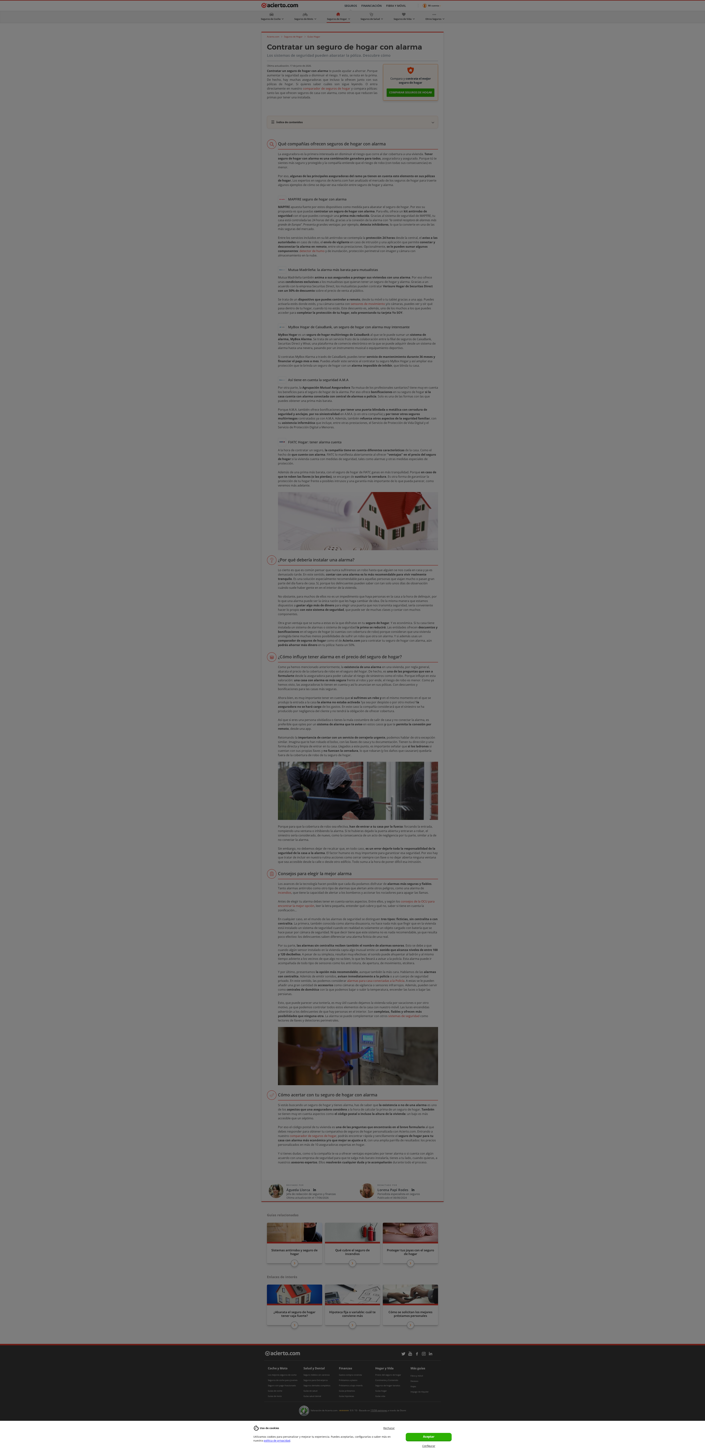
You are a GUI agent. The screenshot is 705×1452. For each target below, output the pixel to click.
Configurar (428, 1446)
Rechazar (389, 1428)
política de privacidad (277, 1440)
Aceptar (428, 1437)
